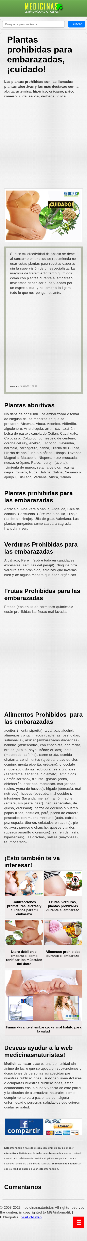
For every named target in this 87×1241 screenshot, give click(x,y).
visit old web (31, 1217)
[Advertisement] (43, 144)
